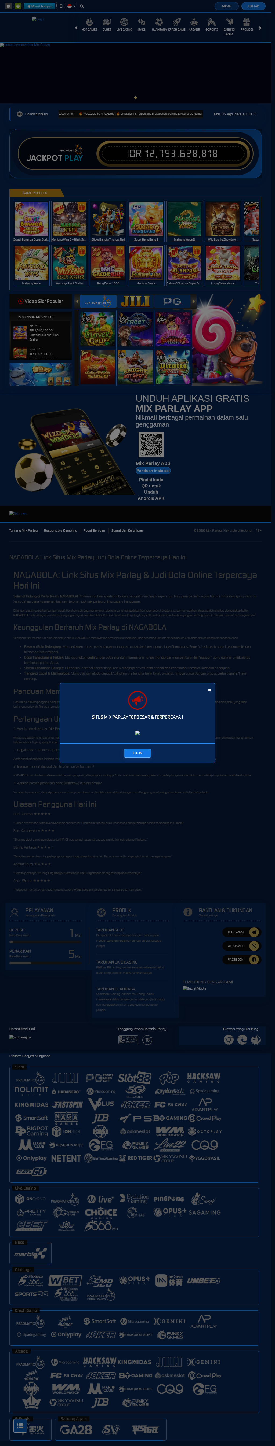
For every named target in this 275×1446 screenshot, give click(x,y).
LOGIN (137, 753)
